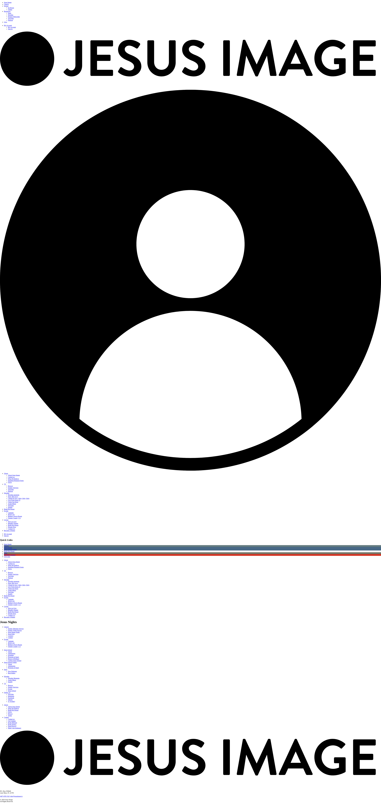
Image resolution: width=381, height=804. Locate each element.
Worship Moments (13, 678)
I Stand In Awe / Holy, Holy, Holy (18, 498)
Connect (10, 636)
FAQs (10, 482)
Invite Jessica (12, 724)
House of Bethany (13, 659)
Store (9, 13)
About (6, 473)
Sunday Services (13, 488)
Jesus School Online (10, 662)
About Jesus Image (14, 475)
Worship (10, 15)
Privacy (10, 714)
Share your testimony (14, 728)
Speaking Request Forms (16, 480)
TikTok (10, 700)
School (6, 6)
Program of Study (13, 657)
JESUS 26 (11, 514)
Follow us (7, 692)
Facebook (11, 698)
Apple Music (12, 504)
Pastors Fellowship (14, 17)
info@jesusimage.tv (16, 796)
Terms (10, 715)
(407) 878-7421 (5, 796)
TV (5, 484)
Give (5, 22)
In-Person (11, 8)
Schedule (11, 655)
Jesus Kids (11, 634)
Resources (7, 11)
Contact (10, 637)
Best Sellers (11, 673)
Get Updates (12, 721)
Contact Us (11, 529)
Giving (6, 520)
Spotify (10, 507)
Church (6, 4)
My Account (8, 25)
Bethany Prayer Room (15, 516)
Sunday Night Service (15, 630)
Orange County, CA (14, 518)
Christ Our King (13, 502)
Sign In (10, 29)
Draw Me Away (13, 497)
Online (10, 9)
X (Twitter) (11, 701)
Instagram (11, 696)
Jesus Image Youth (14, 632)
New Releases (12, 671)
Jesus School (8, 650)
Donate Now (12, 527)
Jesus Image (8, 2)
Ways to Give (12, 522)
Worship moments (13, 495)
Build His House (9, 509)
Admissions (11, 653)
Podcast (10, 20)
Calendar (11, 513)
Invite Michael (12, 723)
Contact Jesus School (14, 660)
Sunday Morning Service (16, 629)
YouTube (11, 18)
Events (6, 511)
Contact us (11, 477)
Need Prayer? (12, 726)
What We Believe (13, 479)
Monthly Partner (13, 523)
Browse (10, 486)
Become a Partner (9, 530)
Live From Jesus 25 (14, 500)
